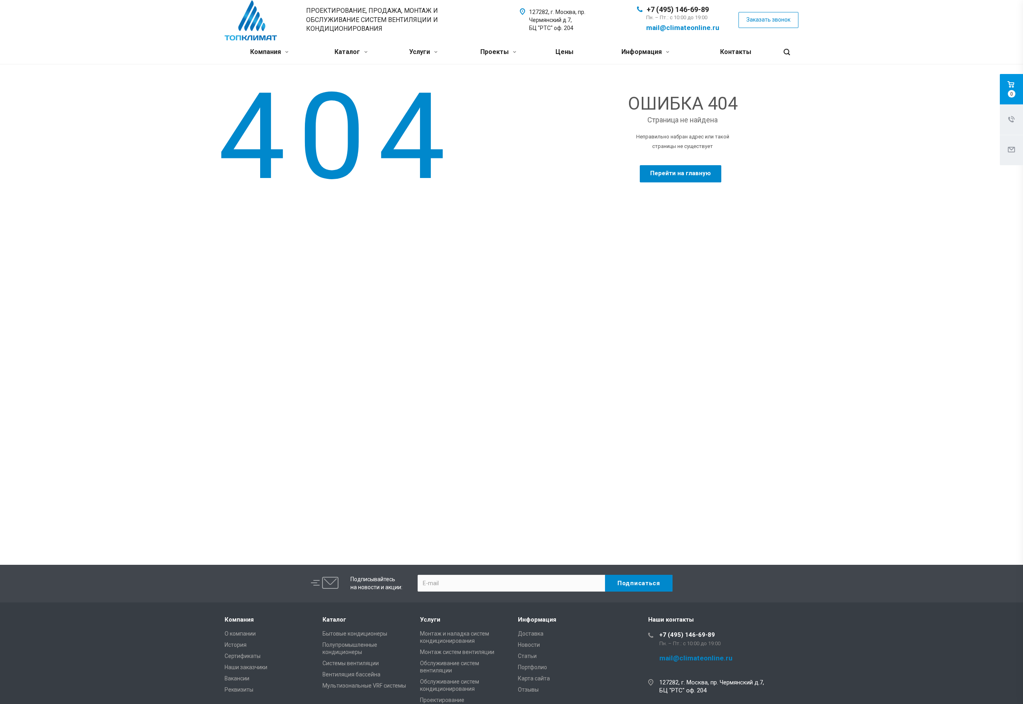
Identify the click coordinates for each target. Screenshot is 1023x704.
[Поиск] (786, 52)
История (236, 645)
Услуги (420, 52)
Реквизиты (239, 689)
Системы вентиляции (350, 663)
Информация (642, 52)
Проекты (495, 52)
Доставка (530, 633)
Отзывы (528, 689)
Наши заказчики (246, 667)
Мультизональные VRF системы (364, 685)
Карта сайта (534, 678)
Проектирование (442, 700)
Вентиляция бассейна (351, 674)
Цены (564, 52)
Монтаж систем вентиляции (457, 652)
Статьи (527, 656)
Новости (529, 645)
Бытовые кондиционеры (354, 633)
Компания (266, 52)
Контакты (735, 52)
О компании (240, 633)
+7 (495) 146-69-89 (678, 9)
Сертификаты (243, 656)
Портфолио (532, 667)
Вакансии (237, 678)
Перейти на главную (680, 173)
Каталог (348, 52)
